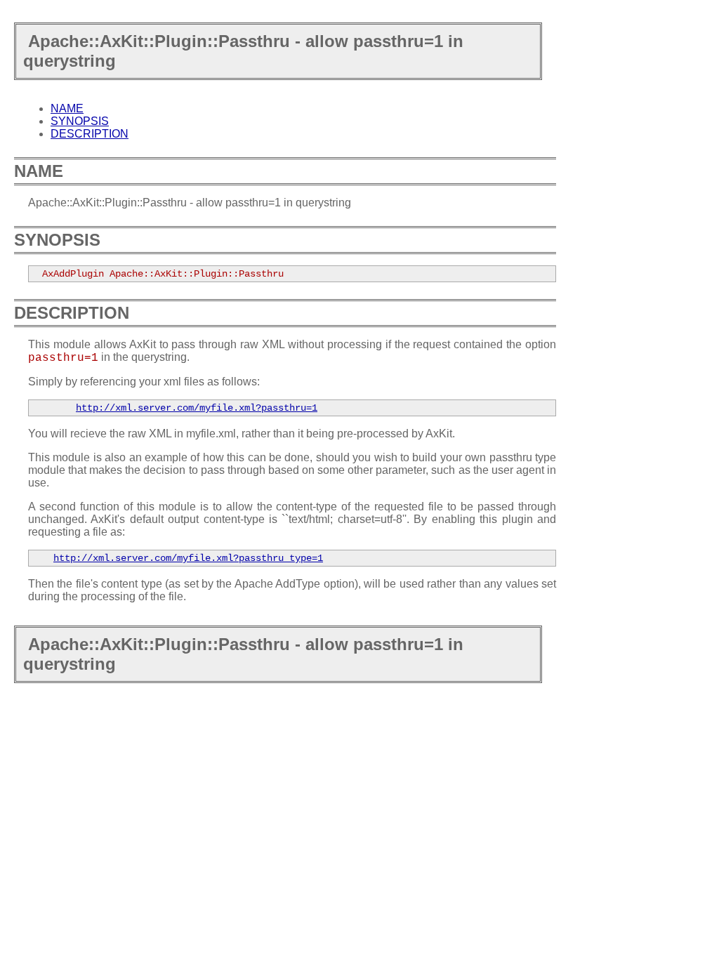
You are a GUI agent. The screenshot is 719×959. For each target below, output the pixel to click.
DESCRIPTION (89, 134)
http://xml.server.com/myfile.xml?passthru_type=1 (188, 558)
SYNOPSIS (80, 121)
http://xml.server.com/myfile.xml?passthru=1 (196, 408)
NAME (67, 108)
